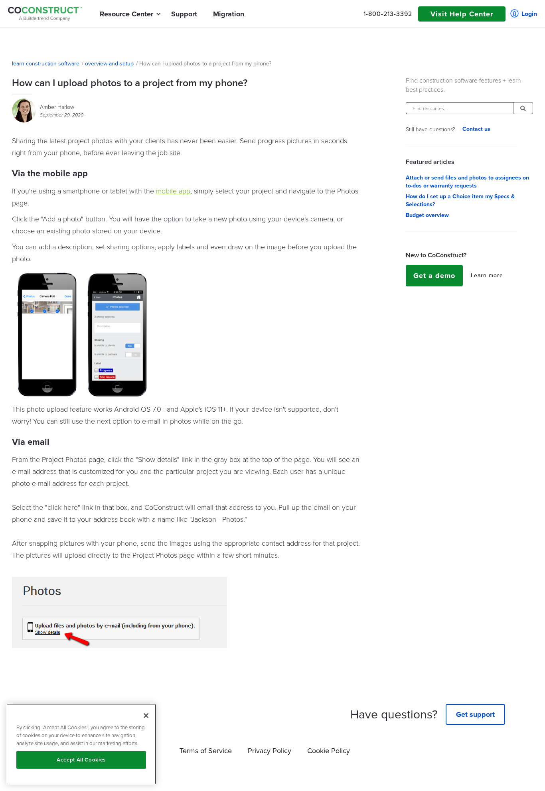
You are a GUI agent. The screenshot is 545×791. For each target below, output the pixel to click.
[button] (126, 14)
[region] (81, 744)
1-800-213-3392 (387, 14)
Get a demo (434, 275)
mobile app (173, 190)
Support (184, 14)
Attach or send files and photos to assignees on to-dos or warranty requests (467, 182)
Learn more (487, 276)
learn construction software (45, 64)
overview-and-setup (109, 64)
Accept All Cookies (81, 759)
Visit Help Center (461, 14)
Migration (228, 14)
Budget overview (427, 215)
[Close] (146, 715)
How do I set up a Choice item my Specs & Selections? (460, 201)
